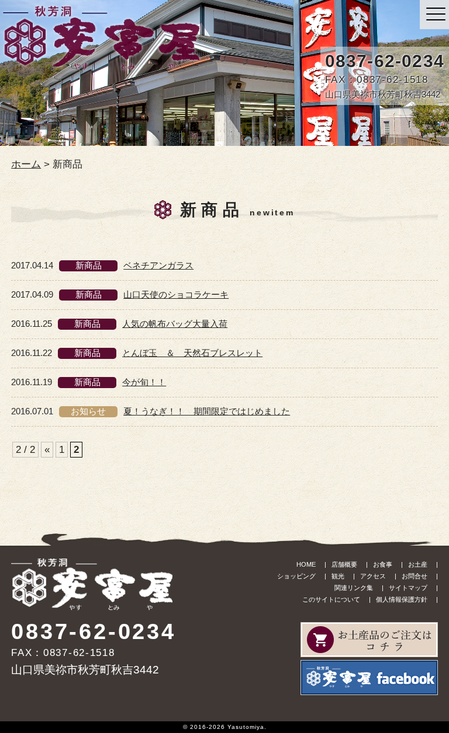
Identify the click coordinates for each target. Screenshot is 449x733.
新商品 (88, 265)
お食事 (382, 564)
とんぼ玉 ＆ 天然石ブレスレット (192, 353)
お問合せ (414, 576)
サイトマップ (408, 587)
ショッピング (296, 576)
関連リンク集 (353, 587)
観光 (337, 576)
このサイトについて (331, 599)
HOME (306, 564)
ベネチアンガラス (158, 265)
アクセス (373, 576)
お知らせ (88, 411)
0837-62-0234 (384, 61)
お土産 (417, 564)
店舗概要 (344, 564)
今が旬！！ (144, 382)
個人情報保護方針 (401, 599)
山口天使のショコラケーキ (176, 294)
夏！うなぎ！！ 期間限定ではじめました (206, 411)
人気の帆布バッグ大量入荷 (174, 324)
